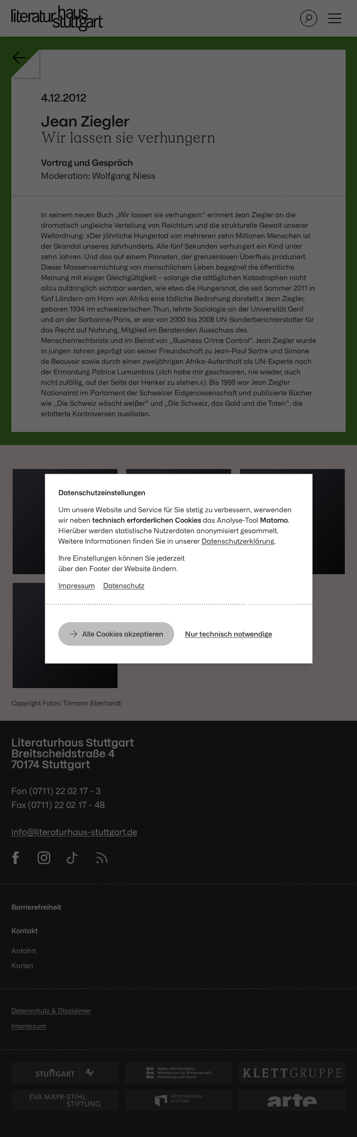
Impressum (76, 585)
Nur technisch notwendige (228, 634)
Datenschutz (124, 585)
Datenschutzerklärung (238, 541)
